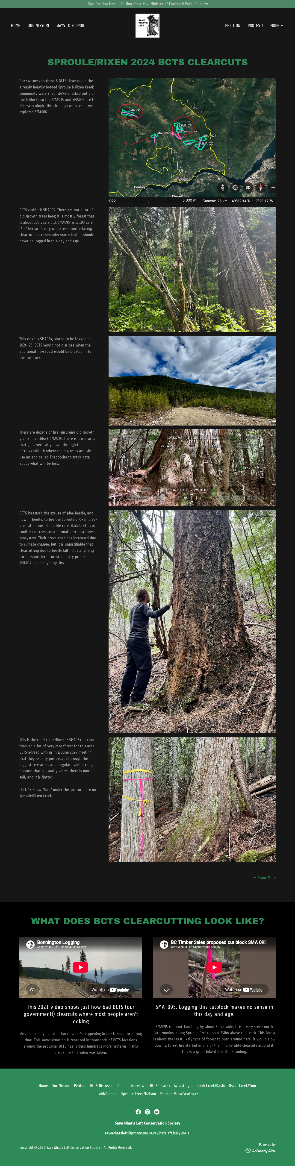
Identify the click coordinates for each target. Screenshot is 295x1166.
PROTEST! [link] (255, 25)
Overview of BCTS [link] (144, 1085)
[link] (147, 25)
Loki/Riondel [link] (107, 1094)
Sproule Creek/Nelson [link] (138, 1094)
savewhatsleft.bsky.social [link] (170, 1133)
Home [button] (43, 1085)
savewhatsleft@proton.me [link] (126, 1133)
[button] (277, 25)
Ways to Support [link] (71, 25)
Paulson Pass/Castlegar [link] (179, 1094)
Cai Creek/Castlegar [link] (177, 1085)
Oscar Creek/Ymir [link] (242, 1085)
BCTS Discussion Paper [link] (108, 1085)
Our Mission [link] (38, 25)
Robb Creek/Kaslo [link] (211, 1085)
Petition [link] (232, 25)
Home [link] (15, 25)
